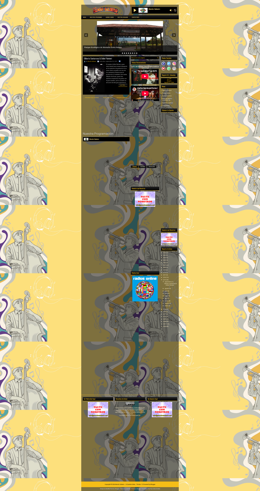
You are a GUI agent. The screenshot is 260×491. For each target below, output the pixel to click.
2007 (164, 324)
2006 (164, 326)
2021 (164, 265)
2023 (164, 260)
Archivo (142, 166)
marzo (167, 301)
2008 (164, 321)
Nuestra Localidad (123, 17)
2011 (164, 314)
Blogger (153, 484)
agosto (167, 288)
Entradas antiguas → (123, 97)
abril (166, 298)
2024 (164, 257)
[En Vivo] (135, 10)
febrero (167, 303)
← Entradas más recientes (91, 97)
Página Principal (107, 97)
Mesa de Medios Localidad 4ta (167, 99)
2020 (164, 267)
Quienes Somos (110, 17)
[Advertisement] (106, 115)
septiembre (168, 282)
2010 (164, 316)
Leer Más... (123, 85)
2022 (164, 262)
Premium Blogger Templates (139, 488)
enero (166, 305)
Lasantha (128, 488)
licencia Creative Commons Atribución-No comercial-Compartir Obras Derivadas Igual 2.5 (132, 414)
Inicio (84, 17)
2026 (164, 253)
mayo (166, 296)
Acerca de (152, 166)
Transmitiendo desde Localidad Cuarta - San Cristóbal (107, 47)
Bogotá (169, 81)
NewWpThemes (110, 488)
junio (166, 293)
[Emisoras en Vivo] (175, 10)
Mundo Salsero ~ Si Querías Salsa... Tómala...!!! (128, 484)
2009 (164, 319)
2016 (164, 277)
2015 (164, 280)
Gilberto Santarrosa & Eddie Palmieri (98, 58)
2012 (164, 311)
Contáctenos (135, 17)
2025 (164, 255)
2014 (164, 309)
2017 (164, 275)
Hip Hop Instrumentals (154, 488)
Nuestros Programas (96, 17)
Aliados (134, 166)
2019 (164, 270)
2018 (164, 272)
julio (166, 291)
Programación (166, 93)
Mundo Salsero (92, 61)
